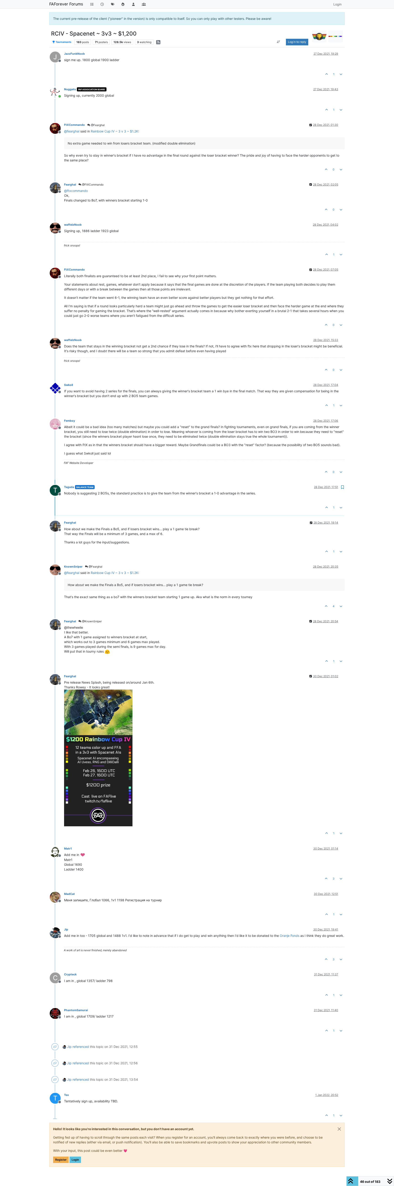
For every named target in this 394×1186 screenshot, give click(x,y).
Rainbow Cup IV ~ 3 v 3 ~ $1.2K (114, 131)
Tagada (69, 487)
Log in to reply (297, 42)
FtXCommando (74, 125)
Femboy (69, 420)
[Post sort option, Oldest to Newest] (278, 42)
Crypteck (70, 974)
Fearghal (70, 184)
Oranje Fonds (289, 936)
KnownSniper (73, 566)
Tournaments (63, 42)
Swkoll (68, 385)
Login (75, 1159)
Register (61, 1159)
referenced (81, 1047)
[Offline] (57, 128)
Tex (66, 1095)
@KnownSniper (91, 621)
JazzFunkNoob (74, 53)
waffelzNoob (73, 224)
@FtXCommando (92, 184)
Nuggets (70, 89)
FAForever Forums (66, 4)
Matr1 (68, 848)
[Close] (339, 1129)
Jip (66, 929)
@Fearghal (97, 125)
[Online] (57, 92)
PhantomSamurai (76, 1010)
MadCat (69, 894)
